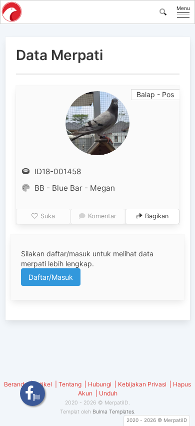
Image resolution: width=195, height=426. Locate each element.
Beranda (16, 384)
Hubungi (100, 384)
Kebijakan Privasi (142, 384)
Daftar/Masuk (50, 277)
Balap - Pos (155, 94)
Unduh (108, 393)
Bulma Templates (113, 411)
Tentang (70, 384)
